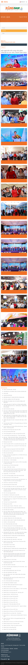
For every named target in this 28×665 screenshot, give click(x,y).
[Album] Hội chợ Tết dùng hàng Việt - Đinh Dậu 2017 (14, 592)
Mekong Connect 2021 (8, 503)
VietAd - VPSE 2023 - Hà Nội (9, 467)
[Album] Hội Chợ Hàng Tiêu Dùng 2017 (11, 596)
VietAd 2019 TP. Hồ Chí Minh (9, 544)
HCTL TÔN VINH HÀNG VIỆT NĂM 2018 (11, 580)
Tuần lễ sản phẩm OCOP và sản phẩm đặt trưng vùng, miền (15, 443)
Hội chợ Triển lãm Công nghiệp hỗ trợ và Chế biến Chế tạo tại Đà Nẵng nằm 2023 (15, 455)
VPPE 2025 (6, 393)
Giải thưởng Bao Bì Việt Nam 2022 (10, 484)
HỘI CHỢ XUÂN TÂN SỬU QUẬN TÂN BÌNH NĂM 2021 (14, 507)
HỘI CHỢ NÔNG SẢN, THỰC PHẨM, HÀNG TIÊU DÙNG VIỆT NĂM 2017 (14, 575)
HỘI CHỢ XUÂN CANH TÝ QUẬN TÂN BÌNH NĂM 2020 (14, 520)
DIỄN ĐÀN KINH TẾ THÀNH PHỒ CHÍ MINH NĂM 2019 (14, 535)
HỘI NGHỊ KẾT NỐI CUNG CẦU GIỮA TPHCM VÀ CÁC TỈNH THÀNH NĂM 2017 (14, 578)
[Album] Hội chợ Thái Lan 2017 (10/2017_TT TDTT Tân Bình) (15, 588)
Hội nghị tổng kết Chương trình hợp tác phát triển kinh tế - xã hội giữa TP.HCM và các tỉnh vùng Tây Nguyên (15, 480)
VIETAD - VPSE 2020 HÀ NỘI (9, 522)
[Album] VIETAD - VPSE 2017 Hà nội (11, 594)
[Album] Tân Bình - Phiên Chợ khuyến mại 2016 (13, 625)
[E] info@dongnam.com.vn (6, 652)
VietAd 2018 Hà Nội (7, 568)
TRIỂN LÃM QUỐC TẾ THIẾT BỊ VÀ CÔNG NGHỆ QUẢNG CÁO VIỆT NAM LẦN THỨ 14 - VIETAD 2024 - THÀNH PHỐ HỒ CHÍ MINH (15, 406)
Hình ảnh (4, 30)
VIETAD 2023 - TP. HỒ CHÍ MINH (10, 460)
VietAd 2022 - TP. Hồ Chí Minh (9, 473)
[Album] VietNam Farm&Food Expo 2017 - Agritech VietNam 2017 (15, 607)
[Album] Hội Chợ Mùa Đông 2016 (10, 627)
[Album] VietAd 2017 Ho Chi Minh (10, 586)
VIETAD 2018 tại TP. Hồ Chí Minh (10, 559)
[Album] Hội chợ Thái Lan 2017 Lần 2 (11, 598)
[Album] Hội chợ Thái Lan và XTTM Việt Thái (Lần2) (13, 621)
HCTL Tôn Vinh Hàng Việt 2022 (9, 492)
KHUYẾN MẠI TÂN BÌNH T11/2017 (10, 582)
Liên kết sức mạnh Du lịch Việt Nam (10, 482)
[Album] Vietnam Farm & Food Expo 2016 (11, 623)
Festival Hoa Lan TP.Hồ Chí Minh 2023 (11, 465)
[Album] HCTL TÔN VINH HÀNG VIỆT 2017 (12, 604)
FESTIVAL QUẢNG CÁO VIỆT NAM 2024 (11, 399)
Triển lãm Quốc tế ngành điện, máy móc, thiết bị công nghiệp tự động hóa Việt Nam (15, 462)
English (23, 1)
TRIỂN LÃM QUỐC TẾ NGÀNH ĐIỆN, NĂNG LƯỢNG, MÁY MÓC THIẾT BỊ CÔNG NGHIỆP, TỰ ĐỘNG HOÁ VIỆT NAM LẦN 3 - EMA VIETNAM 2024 (15, 416)
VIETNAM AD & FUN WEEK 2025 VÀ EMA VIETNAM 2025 (15, 391)
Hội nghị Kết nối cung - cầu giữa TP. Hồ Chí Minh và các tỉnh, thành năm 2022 (15, 499)
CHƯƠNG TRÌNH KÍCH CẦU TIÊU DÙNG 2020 (12, 518)
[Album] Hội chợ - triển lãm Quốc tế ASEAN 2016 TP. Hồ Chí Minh (15, 616)
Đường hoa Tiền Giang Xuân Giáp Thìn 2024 (12, 429)
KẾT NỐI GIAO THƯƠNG (8, 509)
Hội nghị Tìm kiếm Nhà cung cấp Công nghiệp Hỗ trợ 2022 (15, 496)
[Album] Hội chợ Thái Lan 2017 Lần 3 (11, 602)
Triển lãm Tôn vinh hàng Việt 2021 (10, 502)
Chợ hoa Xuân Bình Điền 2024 (9, 431)
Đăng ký (3, 47)
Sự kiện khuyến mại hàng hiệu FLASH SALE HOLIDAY (14, 449)
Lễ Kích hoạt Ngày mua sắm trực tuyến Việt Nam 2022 (14, 486)
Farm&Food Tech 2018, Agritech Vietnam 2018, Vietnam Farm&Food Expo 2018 (14, 562)
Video (3, 33)
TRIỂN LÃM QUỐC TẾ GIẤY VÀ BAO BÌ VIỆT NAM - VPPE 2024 (15, 420)
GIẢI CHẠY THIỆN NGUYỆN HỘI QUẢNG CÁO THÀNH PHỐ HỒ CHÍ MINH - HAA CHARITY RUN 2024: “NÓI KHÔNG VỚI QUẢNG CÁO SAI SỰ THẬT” (15, 412)
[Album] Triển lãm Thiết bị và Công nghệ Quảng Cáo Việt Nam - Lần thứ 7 (14, 619)
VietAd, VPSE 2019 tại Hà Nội (9, 546)
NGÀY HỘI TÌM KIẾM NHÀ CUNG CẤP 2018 (12, 570)
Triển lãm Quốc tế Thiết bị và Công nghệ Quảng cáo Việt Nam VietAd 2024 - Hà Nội (15, 424)
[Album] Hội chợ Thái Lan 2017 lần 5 (10, 590)
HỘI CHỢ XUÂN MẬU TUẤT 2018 (10, 572)
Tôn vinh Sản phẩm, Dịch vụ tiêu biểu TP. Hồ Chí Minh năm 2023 (15, 446)
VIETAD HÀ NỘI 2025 (8, 395)
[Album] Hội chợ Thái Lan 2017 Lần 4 (11, 609)
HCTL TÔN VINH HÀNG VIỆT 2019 (10, 537)
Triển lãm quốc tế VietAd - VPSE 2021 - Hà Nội (12, 505)
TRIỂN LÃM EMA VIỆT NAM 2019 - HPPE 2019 (13, 539)
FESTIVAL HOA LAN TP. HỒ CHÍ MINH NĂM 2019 (13, 525)
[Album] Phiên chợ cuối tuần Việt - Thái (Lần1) (12, 613)
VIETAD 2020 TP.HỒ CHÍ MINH (10, 516)
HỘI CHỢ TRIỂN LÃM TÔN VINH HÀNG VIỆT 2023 (13, 458)
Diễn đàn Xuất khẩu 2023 (8, 452)
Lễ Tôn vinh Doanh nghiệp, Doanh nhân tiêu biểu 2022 (14, 475)
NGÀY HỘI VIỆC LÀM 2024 (9, 408)
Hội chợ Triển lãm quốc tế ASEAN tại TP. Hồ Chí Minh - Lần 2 (15, 566)
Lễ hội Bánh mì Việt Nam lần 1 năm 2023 (11, 494)
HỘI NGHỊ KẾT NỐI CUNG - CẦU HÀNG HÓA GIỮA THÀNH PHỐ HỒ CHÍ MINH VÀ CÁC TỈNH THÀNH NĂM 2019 (15, 533)
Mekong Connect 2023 (8, 441)
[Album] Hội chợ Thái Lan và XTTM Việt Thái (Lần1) (13, 611)
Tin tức (3, 27)
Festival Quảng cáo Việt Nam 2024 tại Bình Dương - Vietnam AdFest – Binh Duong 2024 (15, 427)
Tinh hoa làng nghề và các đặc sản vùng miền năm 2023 (14, 433)
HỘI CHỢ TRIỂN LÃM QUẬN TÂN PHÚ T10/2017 (13, 584)
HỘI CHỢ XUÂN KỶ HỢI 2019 (9, 564)
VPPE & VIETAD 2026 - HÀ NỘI (10, 389)
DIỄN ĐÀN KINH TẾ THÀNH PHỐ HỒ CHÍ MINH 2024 (14, 397)
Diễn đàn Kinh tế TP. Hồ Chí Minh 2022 (11, 477)
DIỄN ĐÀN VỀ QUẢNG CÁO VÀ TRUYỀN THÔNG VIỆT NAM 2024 (14, 402)
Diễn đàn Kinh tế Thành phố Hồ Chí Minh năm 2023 (13, 450)
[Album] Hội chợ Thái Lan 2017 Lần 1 (11, 600)
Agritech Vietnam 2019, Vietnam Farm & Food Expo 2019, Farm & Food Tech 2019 (15, 542)
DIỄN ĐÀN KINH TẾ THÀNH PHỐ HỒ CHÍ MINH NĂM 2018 (15, 548)
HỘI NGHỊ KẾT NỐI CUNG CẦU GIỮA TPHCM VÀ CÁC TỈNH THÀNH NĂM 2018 (14, 551)
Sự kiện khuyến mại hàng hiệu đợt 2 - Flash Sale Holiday (14, 435)
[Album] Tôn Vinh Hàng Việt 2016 (10, 629)
